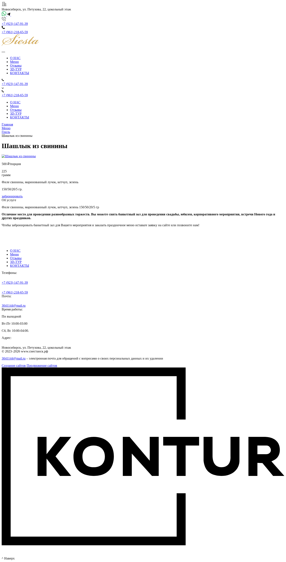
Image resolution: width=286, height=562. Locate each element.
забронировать (12, 196)
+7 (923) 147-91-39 (15, 23)
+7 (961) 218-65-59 (15, 32)
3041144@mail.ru (14, 305)
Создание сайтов (14, 365)
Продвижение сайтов (42, 365)
